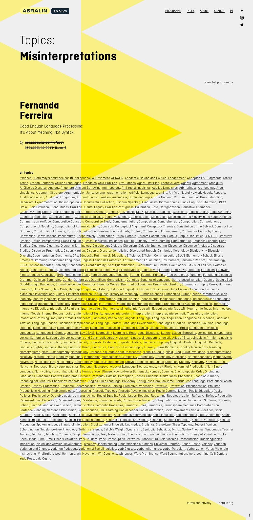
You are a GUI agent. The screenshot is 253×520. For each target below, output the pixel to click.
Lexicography (55, 337)
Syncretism (133, 429)
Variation (220, 444)
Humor (185, 294)
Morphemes (92, 357)
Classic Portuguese (158, 212)
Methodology (79, 352)
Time (41, 439)
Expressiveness (129, 270)
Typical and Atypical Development (59, 444)
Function (196, 275)
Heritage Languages (82, 289)
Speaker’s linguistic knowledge (127, 420)
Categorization (170, 207)
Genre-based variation (187, 279)
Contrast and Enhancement (161, 231)
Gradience (47, 284)
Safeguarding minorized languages (179, 400)
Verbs (210, 448)
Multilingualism (45, 362)
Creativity (225, 236)
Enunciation (152, 260)
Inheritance (140, 304)
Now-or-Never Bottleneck (130, 371)
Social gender (128, 410)
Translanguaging (211, 439)
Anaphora (67, 187)
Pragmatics (51, 386)
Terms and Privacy (199, 503)
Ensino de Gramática (107, 260)
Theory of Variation (203, 434)
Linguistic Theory (55, 347)
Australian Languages (60, 197)
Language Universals (203, 328)
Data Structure (181, 241)
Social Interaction (151, 410)
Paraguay (98, 376)
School (24, 405)
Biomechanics (169, 202)
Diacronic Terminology (76, 245)
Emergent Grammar (33, 260)
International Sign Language (95, 313)
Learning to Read (124, 332)
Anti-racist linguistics (136, 187)
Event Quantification (120, 265)
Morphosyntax (222, 357)
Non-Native (42, 371)
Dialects (116, 245)
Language (144, 318)
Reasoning (158, 395)
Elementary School (199, 255)
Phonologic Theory (206, 376)
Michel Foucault (153, 352)
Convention (27, 236)
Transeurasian (188, 439)
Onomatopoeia (184, 371)
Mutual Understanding (109, 362)
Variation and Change (34, 448)
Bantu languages (140, 197)
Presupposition (196, 386)
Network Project (217, 362)
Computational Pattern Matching (77, 226)
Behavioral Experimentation (39, 202)
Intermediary (221, 308)
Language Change (44, 323)
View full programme (219, 82)
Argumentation (117, 192)
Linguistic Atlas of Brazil (174, 337)
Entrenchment (133, 260)
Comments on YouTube (35, 221)
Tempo (77, 434)
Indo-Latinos (28, 304)
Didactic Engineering (152, 245)
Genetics (133, 279)
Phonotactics (77, 381)
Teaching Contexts (58, 434)
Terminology (91, 434)
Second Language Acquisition (51, 405)
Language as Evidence (198, 318)
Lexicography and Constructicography (91, 337)
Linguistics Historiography (125, 347)
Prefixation (177, 386)
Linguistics (99, 347)
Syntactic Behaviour (156, 429)
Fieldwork (223, 270)
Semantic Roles (135, 405)
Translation (27, 444)
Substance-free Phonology (58, 429)
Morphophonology (200, 357)
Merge (36, 352)
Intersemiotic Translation (185, 313)
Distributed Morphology (173, 250)
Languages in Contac (50, 332)
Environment (170, 260)
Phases (140, 376)
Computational (210, 221)
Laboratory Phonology (107, 318)
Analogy (53, 187)
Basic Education (211, 197)
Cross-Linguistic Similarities (104, 241)
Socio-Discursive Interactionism (90, 415)
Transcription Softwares (123, 439)
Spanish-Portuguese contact (84, 420)
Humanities (172, 294)
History (60, 294)
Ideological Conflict (71, 299)
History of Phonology (124, 294)
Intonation (210, 313)
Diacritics (52, 245)
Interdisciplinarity (119, 308)
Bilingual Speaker (127, 202)
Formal (135, 275)
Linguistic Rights (31, 347)
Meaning (215, 347)
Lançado (130, 318)
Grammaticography (195, 284)
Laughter (73, 332)
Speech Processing (205, 420)
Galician (39, 279)
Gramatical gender (68, 284)
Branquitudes (59, 207)
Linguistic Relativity (208, 342)
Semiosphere (173, 405)
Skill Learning (109, 410)
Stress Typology (182, 424)
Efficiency (133, 255)
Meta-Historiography (55, 352)
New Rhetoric (167, 366)
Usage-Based (191, 444)
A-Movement (101, 178)
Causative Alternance (196, 207)
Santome (210, 400)
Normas (87, 371)
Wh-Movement (87, 453)
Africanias (90, 183)
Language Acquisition (167, 318)
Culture (129, 241)
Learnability (104, 332)
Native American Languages (144, 362)
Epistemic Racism (193, 260)
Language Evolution (200, 323)
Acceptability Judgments (204, 178)
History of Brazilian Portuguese (87, 294)
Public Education (200, 390)
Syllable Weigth (114, 429)
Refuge (211, 395)
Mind (177, 352)
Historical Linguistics (124, 289)
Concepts (107, 226)
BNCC (222, 202)
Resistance (89, 400)
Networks (26, 366)
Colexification (140, 217)
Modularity (76, 357)
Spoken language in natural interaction (62, 424)
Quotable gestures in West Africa (73, 395)
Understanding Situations (135, 444)
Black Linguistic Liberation (198, 202)
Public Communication (172, 390)
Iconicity (25, 299)
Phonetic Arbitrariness (161, 376)
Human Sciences (151, 294)
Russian (147, 400)
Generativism (116, 279)
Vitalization (45, 453)
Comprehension (168, 221)
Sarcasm (224, 400)
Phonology (59, 381)
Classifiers (180, 212)
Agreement (200, 183)
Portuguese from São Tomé (155, 381)
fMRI (60, 275)
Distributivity (198, 250)
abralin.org (226, 503)
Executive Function (44, 270)
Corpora (130, 236)
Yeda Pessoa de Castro (35, 458)
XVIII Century (218, 453)
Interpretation (142, 313)
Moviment (26, 362)
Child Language (63, 212)
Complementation (124, 221)
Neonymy (197, 362)
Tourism (91, 439)
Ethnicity (60, 265)
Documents (63, 255)
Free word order (177, 275)
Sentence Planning (33, 410)
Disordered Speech (143, 250)
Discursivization (74, 250)
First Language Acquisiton (37, 275)
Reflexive (198, 395)
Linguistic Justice (129, 342)
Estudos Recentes (40, 265)
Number (154, 371)
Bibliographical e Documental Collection (86, 202)
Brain (23, 207)
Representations (69, 400)
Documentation (43, 255)
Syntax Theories (193, 429)
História (103, 289)
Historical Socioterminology (158, 289)
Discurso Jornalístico (114, 250)
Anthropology (111, 187)
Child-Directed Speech (90, 212)
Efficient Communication (159, 255)
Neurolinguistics (68, 366)
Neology (184, 362)
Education (118, 255)
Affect (227, 178)
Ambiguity (216, 183)
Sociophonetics (186, 415)
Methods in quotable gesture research (115, 352)
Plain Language (110, 381)
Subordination (29, 429)
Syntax (176, 429)
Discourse (175, 245)
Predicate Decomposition (78, 386)
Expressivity (150, 270)
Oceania (167, 371)
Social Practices (202, 410)
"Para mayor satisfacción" (50, 178)
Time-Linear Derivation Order (65, 439)
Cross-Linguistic (72, 241)
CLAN (140, 212)
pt (231, 11)
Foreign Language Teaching (109, 275)
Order (199, 371)
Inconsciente (150, 299)
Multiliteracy (65, 362)
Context (136, 231)
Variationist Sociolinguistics (97, 448)
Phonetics (185, 376)
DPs (75, 255)
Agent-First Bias (148, 183)
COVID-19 (211, 236)
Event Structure (146, 265)
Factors (164, 270)
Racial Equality (107, 395)
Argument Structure (49, 192)
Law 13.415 (87, 332)
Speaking (156, 420)
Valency (207, 444)
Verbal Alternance (149, 448)
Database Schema (205, 241)
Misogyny (26, 357)
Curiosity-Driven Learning (152, 241)
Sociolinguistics (163, 415)
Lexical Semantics (32, 337)
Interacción (204, 304)
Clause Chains (198, 212)
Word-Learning (199, 453)
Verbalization (196, 448)
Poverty (37, 386)
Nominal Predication (191, 366)
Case (154, 207)
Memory (25, 352)
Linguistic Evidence (102, 342)
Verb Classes (126, 448)
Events (163, 265)
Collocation (159, 217)
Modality (61, 357)
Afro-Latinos (127, 183)
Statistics (148, 424)
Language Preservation (73, 328)
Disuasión (214, 250)
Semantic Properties (109, 405)
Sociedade (60, 415)
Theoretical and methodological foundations (158, 434)
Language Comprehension (77, 323)
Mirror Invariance (193, 352)
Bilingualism (149, 202)
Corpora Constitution (152, 236)
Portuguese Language (190, 381)
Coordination (105, 236)
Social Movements (177, 410)
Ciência (113, 212)
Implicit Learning (128, 299)
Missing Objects (44, 357)
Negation (171, 362)
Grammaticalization (166, 284)
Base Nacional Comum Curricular (176, 197)
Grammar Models (108, 284)
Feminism (208, 270)
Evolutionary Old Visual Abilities (190, 265)
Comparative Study (98, 221)
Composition (147, 221)
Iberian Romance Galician (209, 294)
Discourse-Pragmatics (46, 250)
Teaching (38, 434)
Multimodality (83, 362)
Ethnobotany (76, 265)
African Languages (68, 183)
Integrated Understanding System (172, 304)
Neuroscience (146, 366)
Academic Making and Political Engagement (155, 178)
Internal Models (30, 313)
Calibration (142, 207)
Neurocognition (44, 366)
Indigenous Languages (175, 299)
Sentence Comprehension (201, 405)
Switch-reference (90, 429)
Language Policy (44, 328)
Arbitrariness (187, 187)
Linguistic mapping (156, 342)
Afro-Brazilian (107, 183)
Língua (135, 337)
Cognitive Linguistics (89, 217)
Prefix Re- (161, 386)
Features (194, 270)
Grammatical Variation (136, 284)
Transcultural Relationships (159, 439)
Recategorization (178, 395)
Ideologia (50, 299)
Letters (165, 332)
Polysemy (128, 381)
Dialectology (100, 245)
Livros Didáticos (167, 347)
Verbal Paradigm (174, 448)
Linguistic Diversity (75, 342)
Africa (24, 183)
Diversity (25, 255)
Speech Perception (177, 420)
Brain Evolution (38, 207)
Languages (27, 332)
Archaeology (206, 187)
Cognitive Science (117, 217)
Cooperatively (86, 236)
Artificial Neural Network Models (190, 192)
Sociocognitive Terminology (132, 415)
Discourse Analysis (196, 245)
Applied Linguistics (165, 187)
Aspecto (219, 192)
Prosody (123, 390)
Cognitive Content (61, 217)
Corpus (172, 236)
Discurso (92, 250)
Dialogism (130, 245)
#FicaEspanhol (80, 178)
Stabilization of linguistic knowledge (115, 424)
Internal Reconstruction (58, 313)
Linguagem (149, 337)
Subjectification (205, 424)
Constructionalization (81, 231)
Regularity (224, 395)
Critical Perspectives (46, 241)
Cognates (26, 217)
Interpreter (160, 313)
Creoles (25, 241)
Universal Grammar (167, 444)
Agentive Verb (170, 183)
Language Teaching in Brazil (168, 328)
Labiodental (83, 318)
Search (219, 11)
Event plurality (95, 265)
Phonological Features (35, 381)
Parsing (111, 376)
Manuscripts (199, 347)
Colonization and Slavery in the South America (199, 217)
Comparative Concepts (68, 221)
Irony (53, 318)
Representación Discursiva (38, 400)
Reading (143, 395)
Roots (117, 400)
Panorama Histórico (76, 376)
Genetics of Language (155, 279)
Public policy (40, 395)
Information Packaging (115, 304)
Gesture (209, 279)
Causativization (30, 212)
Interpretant (123, 313)
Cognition (40, 217)
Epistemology (216, 260)
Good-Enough (29, 284)
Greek (213, 284)
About (204, 11)
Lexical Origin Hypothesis (215, 332)
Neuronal (86, 366)
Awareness (119, 197)
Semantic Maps (83, 405)
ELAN (181, 255)
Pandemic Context (49, 376)
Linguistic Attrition (205, 337)
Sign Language (88, 410)
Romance (105, 400)
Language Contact (108, 323)
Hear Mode (60, 289)
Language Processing (105, 328)
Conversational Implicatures (56, 236)
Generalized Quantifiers (90, 279)
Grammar (88, 284)
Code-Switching (220, 212)
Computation (189, 221)
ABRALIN (117, 178)
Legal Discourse (149, 332)
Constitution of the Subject (194, 226)
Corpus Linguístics (190, 236)
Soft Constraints (209, 415)
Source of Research (49, 420)
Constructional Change (49, 231)
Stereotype (163, 424)
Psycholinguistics (143, 390)
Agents (186, 183)
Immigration (107, 299)
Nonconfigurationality (66, 371)
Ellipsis (218, 255)
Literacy (149, 347)
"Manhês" (26, 178)
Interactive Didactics (34, 308)
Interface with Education (149, 308)
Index (190, 11)
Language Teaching (134, 328)
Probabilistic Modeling (35, 390)
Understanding (107, 444)
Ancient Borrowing (88, 187)
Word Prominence (146, 453)
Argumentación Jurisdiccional (84, 192)
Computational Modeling (36, 226)
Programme (173, 11)
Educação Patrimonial (95, 255)
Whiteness (126, 453)
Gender (67, 279)
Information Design (84, 304)
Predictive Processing (138, 386)
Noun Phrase (103, 371)
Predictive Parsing (109, 386)
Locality (184, 347)
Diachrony (38, 245)
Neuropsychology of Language (115, 366)
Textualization (117, 434)
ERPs (23, 265)
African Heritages (42, 183)
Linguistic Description (46, 342)
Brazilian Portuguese (119, 207)
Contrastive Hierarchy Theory (201, 231)
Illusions (91, 299)
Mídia (169, 352)
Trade (102, 439)
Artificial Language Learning (148, 192)
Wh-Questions (107, 453)
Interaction (220, 304)
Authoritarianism (88, 197)
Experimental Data (71, 270)
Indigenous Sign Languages (211, 299)
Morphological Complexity (119, 357)
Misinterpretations (219, 352)
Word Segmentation (173, 453)
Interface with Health (182, 308)
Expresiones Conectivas (101, 270)
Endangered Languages (64, 260)
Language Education (171, 323)
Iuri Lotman (66, 318)
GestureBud (224, 279)
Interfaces (205, 308)
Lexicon (124, 337)
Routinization (132, 400)
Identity (37, 299)
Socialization (42, 415)
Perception (125, 376)
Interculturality (96, 308)
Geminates (53, 279)
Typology (89, 444)
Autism (106, 197)
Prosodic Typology (104, 390)
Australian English (32, 197)
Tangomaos (213, 429)
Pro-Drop (214, 386)
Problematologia (62, 390)
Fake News (178, 270)
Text (103, 434)
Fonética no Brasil (76, 275)
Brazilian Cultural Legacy (87, 207)
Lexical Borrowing (184, 332)
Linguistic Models (182, 342)
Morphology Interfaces (170, 357)
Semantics (155, 405)
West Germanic (65, 453)
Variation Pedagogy (64, 448)
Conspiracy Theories (161, 226)
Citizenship (127, 212)
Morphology (146, 357)
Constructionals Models (113, 231)
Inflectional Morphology (54, 304)
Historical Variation (191, 289)
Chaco (46, 212)
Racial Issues (128, 395)
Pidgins (93, 381)
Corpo (120, 236)
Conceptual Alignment (130, 226)
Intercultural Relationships (67, 308)
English (87, 260)
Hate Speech (42, 289)
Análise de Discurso (33, 187)
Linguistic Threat (79, 347)
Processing (83, 390)
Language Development (139, 323)
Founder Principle (153, 275)
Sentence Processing (61, 410)
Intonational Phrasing (34, 318)
